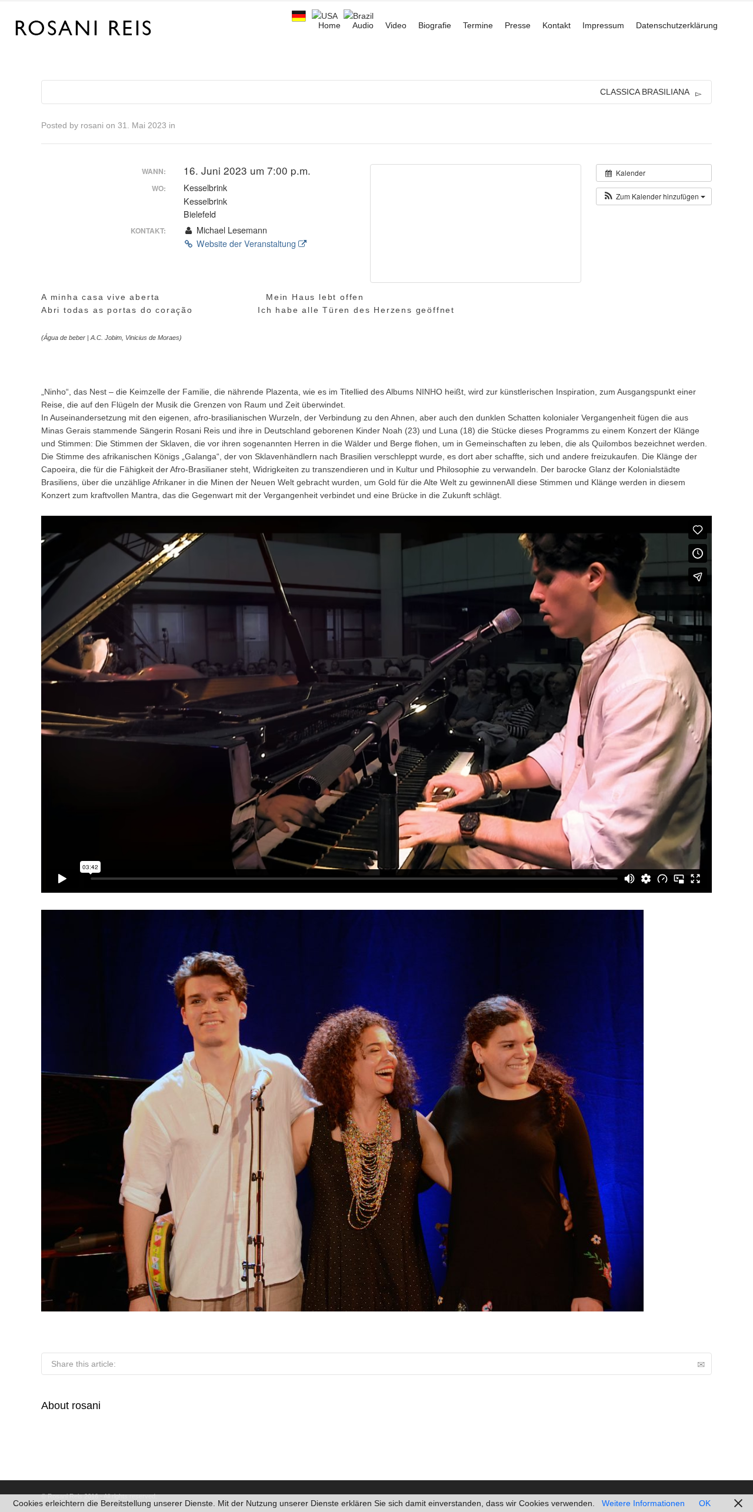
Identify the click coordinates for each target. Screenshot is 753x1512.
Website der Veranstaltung (246, 243)
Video (396, 25)
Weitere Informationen (643, 1503)
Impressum (603, 25)
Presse (518, 25)
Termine (478, 25)
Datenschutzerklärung (677, 25)
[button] (654, 196)
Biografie (434, 25)
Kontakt (556, 25)
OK (705, 1503)
